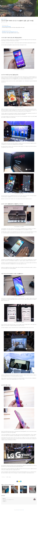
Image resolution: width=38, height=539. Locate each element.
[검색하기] (36, 1)
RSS (20, 15)
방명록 (18, 15)
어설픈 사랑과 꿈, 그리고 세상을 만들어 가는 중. (8, 499)
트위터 (20, 481)
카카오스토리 (19, 481)
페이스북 (17, 481)
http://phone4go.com (4, 25)
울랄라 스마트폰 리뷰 (4, 19)
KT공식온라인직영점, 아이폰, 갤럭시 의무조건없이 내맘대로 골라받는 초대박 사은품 (13, 27)
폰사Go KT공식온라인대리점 (6, 26)
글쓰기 (15, 15)
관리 (23, 15)
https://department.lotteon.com (5, 30)
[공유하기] (3, 477)
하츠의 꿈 (19, 5)
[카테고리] (1, 1)
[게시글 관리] (4, 477)
